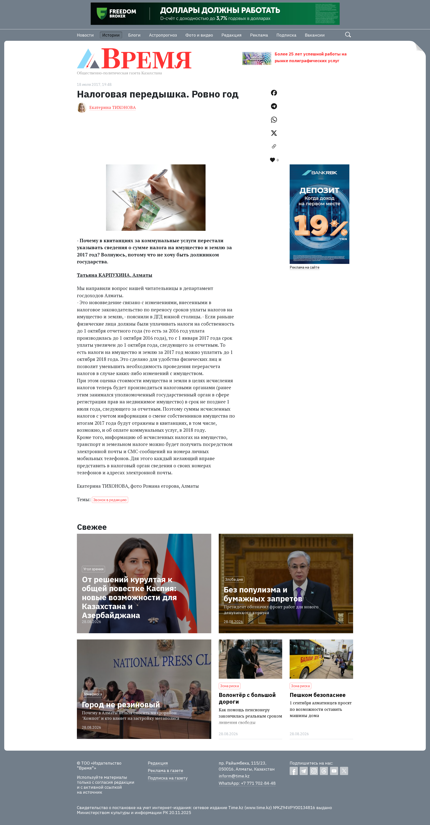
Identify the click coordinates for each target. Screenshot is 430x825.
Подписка (286, 35)
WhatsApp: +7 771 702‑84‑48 (247, 783)
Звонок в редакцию (110, 499)
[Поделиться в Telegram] (273, 106)
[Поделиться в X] (273, 133)
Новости (85, 35)
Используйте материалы (102, 777)
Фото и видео (199, 35)
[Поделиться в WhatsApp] (273, 119)
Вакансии (315, 35)
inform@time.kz (234, 776)
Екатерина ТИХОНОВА (112, 107)
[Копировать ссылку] (273, 146)
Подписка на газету (167, 778)
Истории (111, 35)
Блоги (134, 35)
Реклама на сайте (305, 267)
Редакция (231, 35)
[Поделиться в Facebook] (273, 92)
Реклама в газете (165, 770)
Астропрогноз (163, 35)
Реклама (259, 35)
